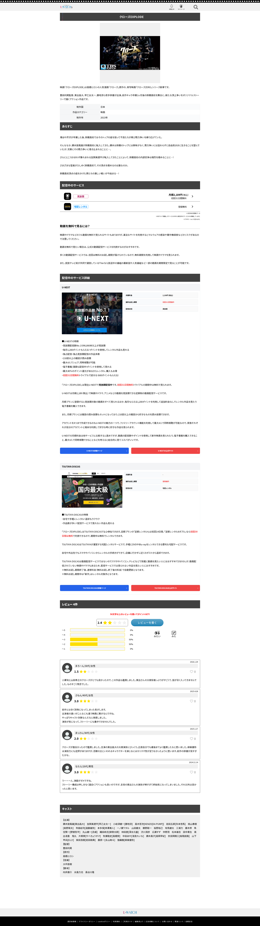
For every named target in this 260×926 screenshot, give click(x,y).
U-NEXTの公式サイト (165, 451)
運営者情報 (71, 921)
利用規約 (116, 921)
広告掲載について (153, 921)
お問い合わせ (167, 921)
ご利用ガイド (128, 921)
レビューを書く (147, 623)
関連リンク (179, 921)
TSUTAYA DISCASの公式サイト (165, 588)
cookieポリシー (104, 921)
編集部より (139, 921)
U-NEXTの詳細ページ (94, 451)
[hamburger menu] (196, 7)
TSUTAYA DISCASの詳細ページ (94, 588)
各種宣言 (189, 921)
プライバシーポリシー (87, 921)
